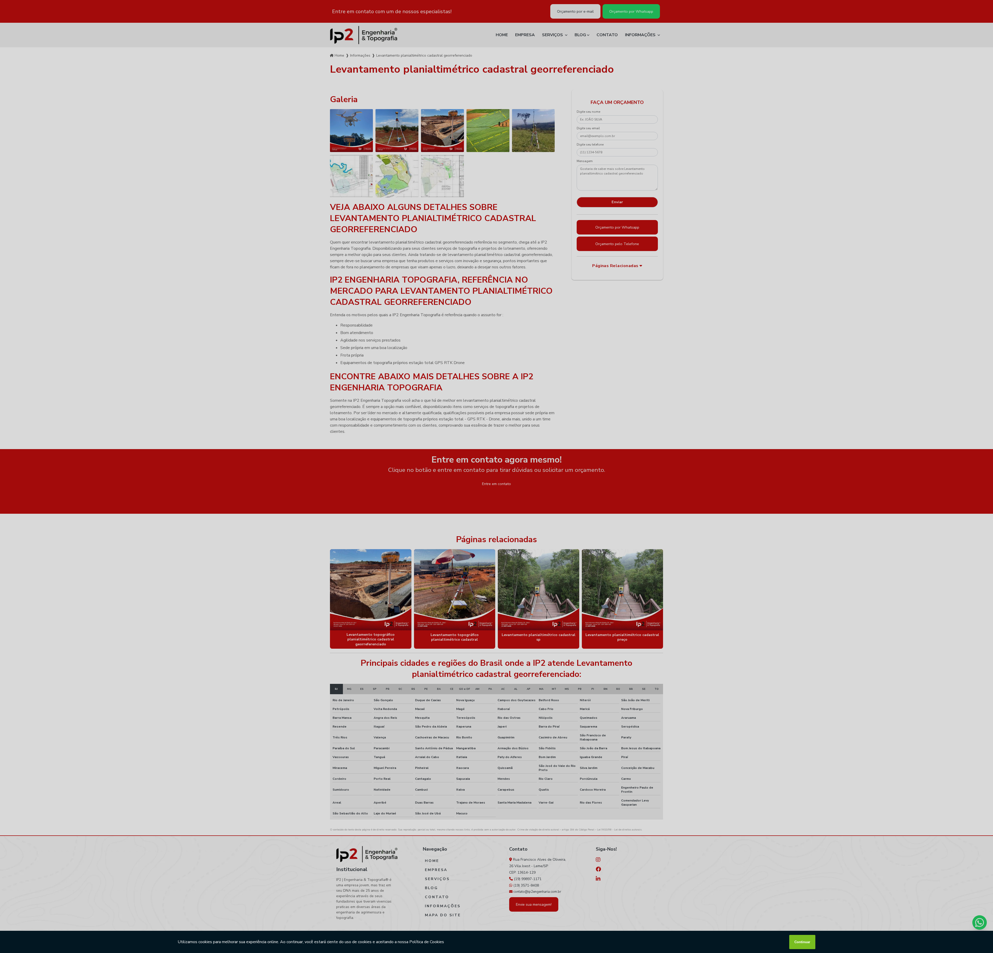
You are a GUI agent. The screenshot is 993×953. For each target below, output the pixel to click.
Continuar (802, 942)
